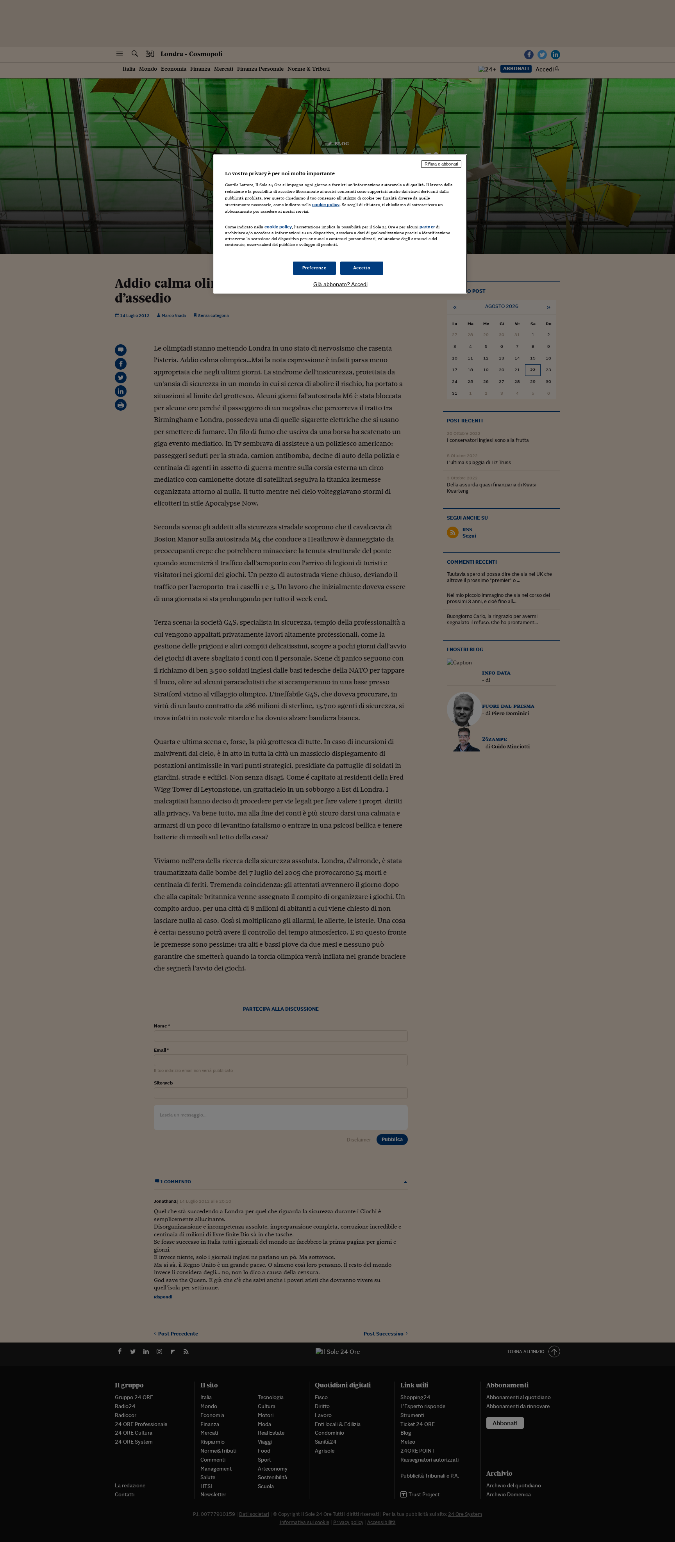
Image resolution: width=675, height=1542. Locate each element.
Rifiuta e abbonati (441, 164)
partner (427, 226)
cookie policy (325, 204)
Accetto (362, 267)
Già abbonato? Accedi (340, 284)
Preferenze (314, 267)
